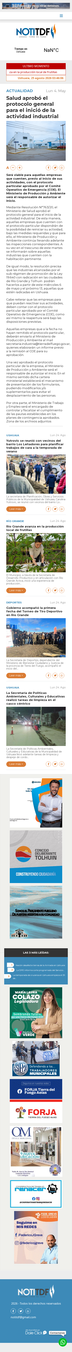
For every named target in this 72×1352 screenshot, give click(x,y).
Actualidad (19, 91)
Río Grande (15, 521)
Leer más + (16, 509)
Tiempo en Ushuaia (36, 50)
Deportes (14, 602)
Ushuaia (12, 435)
